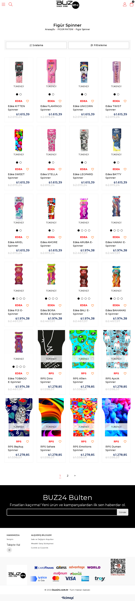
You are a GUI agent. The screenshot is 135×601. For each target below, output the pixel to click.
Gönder (122, 512)
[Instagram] (9, 550)
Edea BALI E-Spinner (81, 312)
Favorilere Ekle (27, 101)
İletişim (10, 539)
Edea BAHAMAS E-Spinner (115, 312)
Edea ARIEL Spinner (15, 244)
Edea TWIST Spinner (113, 108)
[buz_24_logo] (17, 575)
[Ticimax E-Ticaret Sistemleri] (67, 598)
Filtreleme (100, 45)
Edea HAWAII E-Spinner (115, 244)
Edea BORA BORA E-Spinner (51, 312)
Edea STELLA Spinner (48, 176)
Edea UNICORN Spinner (83, 108)
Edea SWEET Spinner (16, 176)
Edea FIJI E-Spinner (15, 312)
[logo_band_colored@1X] (67, 579)
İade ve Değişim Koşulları (42, 539)
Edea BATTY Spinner (113, 176)
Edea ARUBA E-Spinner (83, 244)
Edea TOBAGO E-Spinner (17, 380)
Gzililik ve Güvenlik (39, 548)
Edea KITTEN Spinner (16, 108)
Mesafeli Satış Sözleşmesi (42, 543)
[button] (17, 94)
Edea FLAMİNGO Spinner (51, 108)
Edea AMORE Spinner (48, 244)
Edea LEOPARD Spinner (83, 176)
